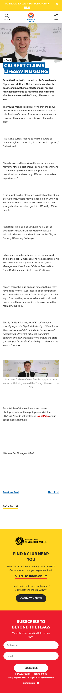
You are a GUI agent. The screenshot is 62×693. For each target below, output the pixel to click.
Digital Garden (29, 683)
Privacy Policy (22, 674)
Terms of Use (40, 674)
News (7, 60)
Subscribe (31, 667)
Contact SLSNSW (31, 598)
